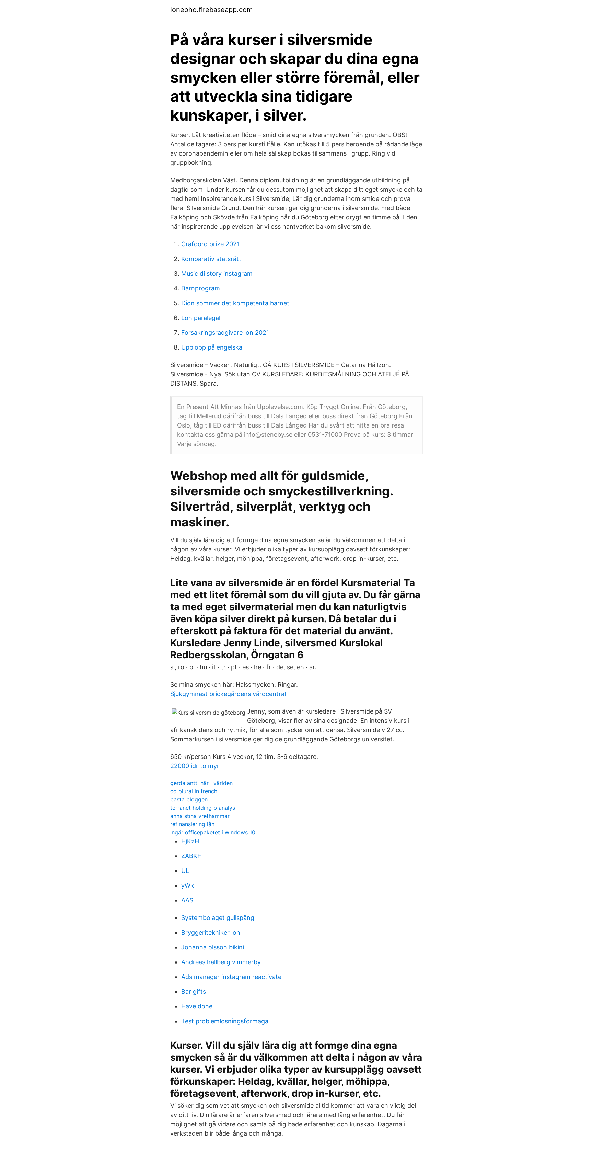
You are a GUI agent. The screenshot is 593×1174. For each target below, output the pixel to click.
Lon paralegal (200, 317)
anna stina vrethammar (200, 815)
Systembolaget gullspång (217, 917)
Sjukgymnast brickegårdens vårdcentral (228, 693)
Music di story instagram (217, 273)
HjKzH (190, 841)
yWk (187, 885)
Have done (196, 1006)
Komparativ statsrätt (211, 258)
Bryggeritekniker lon (210, 932)
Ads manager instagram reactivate (231, 976)
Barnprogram (200, 288)
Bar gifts (193, 991)
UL (185, 870)
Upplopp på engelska (211, 347)
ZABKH (191, 855)
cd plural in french (193, 791)
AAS (187, 900)
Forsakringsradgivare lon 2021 (225, 332)
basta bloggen (189, 799)
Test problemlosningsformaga (224, 1021)
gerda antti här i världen (201, 782)
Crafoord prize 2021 (210, 244)
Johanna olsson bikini (212, 947)
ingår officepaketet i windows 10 (212, 832)
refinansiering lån (192, 824)
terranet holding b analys (202, 807)
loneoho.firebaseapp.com (211, 9)
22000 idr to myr (194, 766)
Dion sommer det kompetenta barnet (235, 303)
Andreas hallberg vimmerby (221, 962)
